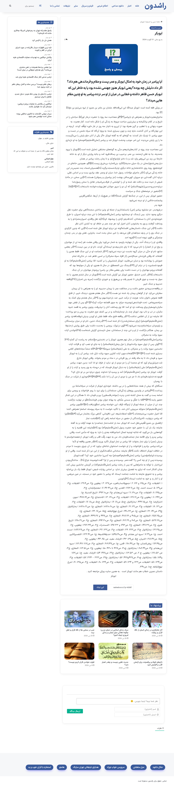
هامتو (61, 767)
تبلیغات (66, 6)
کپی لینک (100, 587)
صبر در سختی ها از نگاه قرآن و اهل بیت (80, 631)
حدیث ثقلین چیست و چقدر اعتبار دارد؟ (115, 663)
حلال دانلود (158, 767)
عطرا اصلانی (49, 159)
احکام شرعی (102, 6)
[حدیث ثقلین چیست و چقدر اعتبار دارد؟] (113, 651)
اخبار (129, 6)
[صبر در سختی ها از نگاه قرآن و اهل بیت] (79, 618)
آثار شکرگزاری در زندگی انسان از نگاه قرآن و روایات (148, 631)
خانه (137, 6)
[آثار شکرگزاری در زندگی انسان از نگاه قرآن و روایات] (147, 618)
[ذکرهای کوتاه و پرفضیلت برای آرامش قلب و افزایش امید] (147, 651)
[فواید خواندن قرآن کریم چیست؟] (79, 651)
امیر (52, 148)
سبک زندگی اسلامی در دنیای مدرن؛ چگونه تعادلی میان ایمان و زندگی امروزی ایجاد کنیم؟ (114, 633)
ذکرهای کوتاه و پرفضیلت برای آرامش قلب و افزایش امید (148, 663)
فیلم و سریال (87, 6)
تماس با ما (55, 6)
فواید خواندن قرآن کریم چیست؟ (81, 662)
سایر (76, 6)
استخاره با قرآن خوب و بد (39, 767)
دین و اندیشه (150, 22)
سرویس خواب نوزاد (116, 767)
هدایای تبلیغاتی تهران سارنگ (86, 767)
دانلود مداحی (118, 6)
